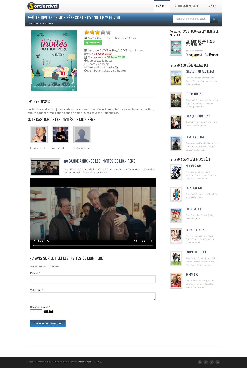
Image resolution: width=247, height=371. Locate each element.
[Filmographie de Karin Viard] (60, 135)
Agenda (160, 6)
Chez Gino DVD (194, 188)
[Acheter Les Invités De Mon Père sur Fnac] (211, 54)
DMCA (99, 362)
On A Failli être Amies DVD (200, 72)
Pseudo (35, 272)
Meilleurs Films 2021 (187, 6)
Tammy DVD (192, 274)
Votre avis (36, 289)
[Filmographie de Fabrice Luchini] (39, 135)
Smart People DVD (196, 252)
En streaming (93, 42)
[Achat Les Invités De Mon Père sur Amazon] (195, 54)
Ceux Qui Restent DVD (198, 116)
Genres (212, 6)
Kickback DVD (193, 166)
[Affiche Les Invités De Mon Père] (54, 60)
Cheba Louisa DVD (195, 230)
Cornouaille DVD (195, 137)
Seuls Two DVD (194, 209)
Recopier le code (40, 306)
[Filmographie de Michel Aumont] (82, 135)
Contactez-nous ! (85, 362)
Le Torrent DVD (194, 94)
